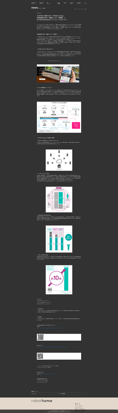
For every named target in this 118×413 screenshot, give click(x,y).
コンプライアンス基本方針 (78, 405)
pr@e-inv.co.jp (49, 382)
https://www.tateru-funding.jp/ (65, 60)
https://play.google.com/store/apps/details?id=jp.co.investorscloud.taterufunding (52, 346)
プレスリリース (34, 393)
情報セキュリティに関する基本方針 (80, 409)
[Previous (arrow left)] (1, 206)
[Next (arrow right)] (116, 206)
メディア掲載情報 (62, 393)
